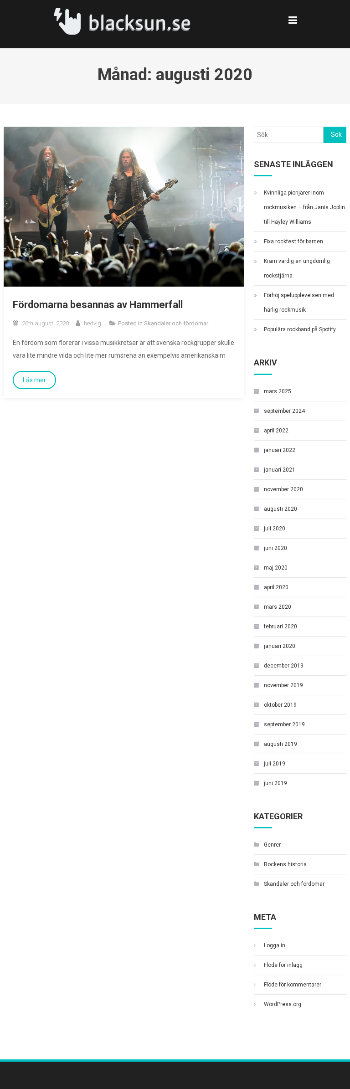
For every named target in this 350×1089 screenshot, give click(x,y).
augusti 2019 (280, 744)
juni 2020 (275, 548)
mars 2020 (277, 607)
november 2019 (283, 685)
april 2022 (276, 430)
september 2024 (284, 411)
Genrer (272, 845)
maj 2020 (276, 568)
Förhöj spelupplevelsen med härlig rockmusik (299, 302)
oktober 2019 (280, 705)
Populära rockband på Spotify (300, 329)
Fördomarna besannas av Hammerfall (98, 304)
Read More (34, 380)
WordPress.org (282, 1004)
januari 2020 (279, 646)
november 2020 (283, 489)
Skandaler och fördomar (176, 323)
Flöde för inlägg (283, 965)
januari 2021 (279, 470)
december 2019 (284, 666)
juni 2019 (275, 783)
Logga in (274, 945)
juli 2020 (274, 528)
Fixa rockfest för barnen (293, 241)
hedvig (92, 323)
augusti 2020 (280, 509)
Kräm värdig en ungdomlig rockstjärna (297, 268)
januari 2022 (279, 450)
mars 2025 (277, 391)
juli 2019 (274, 763)
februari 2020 (280, 626)
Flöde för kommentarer (292, 984)
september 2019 (284, 724)
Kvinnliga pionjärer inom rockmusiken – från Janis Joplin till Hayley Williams (304, 207)
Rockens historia (285, 864)
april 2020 (276, 587)
